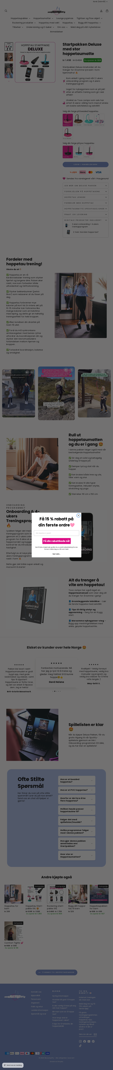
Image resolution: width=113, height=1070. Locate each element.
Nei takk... (56, 554)
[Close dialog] (78, 515)
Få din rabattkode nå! (56, 541)
